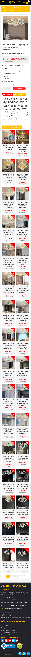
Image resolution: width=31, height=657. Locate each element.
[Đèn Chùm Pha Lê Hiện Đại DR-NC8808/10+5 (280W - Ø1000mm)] (8, 419)
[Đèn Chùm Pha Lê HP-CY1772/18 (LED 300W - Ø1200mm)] (22, 475)
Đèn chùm (16, 8)
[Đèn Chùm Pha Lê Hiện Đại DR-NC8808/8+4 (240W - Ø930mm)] (22, 391)
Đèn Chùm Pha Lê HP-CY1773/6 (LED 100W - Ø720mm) (8, 512)
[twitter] (13, 640)
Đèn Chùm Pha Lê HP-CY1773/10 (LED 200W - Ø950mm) (22, 512)
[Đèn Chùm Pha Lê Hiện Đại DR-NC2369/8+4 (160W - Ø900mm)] (22, 221)
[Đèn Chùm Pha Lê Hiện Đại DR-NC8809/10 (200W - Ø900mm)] (8, 391)
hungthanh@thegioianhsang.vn (14, 608)
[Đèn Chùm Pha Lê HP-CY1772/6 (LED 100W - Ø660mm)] (22, 447)
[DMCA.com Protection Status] (19, 646)
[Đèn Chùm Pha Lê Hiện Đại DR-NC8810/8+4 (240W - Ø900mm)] (22, 334)
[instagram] (6, 640)
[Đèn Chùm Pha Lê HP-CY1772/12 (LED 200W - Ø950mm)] (8, 475)
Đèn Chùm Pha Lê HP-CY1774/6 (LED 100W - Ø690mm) (8, 539)
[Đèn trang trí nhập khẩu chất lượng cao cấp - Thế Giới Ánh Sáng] (15, 2)
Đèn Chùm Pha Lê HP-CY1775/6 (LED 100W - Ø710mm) (8, 565)
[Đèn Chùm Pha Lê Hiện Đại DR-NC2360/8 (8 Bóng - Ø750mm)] (22, 249)
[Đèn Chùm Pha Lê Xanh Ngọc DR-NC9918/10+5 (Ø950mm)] (22, 193)
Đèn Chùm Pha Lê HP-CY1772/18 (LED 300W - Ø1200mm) (22, 486)
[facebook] (2, 640)
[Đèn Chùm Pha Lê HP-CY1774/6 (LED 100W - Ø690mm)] (8, 528)
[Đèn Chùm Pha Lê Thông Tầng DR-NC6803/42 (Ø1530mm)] (22, 137)
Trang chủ (7, 8)
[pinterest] (17, 640)
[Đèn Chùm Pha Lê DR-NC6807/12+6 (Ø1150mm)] (8, 165)
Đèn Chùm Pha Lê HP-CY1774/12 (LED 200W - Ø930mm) (22, 539)
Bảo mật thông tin (8, 635)
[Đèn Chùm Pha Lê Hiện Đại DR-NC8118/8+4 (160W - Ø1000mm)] (8, 306)
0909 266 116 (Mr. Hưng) (18, 605)
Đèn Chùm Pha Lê (10, 11)
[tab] (7, 94)
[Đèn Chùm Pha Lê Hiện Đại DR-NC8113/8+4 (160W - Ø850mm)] (22, 278)
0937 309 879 (18, 600)
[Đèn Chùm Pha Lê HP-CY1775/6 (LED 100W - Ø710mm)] (8, 554)
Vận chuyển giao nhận (9, 630)
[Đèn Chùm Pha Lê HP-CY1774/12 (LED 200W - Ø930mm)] (22, 528)
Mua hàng (9, 169)
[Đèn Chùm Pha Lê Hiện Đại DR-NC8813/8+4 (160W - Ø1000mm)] (22, 362)
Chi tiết (8, 169)
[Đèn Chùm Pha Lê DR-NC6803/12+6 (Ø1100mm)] (8, 137)
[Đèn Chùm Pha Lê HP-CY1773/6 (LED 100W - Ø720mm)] (8, 502)
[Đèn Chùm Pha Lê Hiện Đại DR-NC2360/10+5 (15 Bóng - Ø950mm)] (8, 278)
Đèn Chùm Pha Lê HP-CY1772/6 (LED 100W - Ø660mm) (22, 458)
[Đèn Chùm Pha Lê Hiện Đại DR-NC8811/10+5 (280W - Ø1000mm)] (8, 334)
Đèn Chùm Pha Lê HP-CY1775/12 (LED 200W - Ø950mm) (22, 565)
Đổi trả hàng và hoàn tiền (10, 632)
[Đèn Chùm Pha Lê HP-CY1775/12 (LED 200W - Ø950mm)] (22, 554)
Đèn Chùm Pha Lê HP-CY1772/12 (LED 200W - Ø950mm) (8, 486)
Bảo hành (5, 625)
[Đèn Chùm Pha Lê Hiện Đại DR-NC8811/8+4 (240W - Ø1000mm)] (22, 306)
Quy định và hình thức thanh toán (12, 628)
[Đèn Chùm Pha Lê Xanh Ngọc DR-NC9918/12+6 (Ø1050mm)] (8, 221)
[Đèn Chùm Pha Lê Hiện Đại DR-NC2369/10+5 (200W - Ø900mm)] (8, 249)
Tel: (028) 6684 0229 (7, 597)
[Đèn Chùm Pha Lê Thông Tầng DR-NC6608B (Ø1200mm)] (8, 193)
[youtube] (10, 640)
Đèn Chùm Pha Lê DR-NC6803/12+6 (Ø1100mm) (8, 147)
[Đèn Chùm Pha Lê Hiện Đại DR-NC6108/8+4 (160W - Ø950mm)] (8, 447)
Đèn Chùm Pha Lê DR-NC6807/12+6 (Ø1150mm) (8, 176)
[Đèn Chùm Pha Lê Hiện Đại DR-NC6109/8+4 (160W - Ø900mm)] (22, 419)
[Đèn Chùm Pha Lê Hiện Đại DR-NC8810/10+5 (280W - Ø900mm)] (8, 362)
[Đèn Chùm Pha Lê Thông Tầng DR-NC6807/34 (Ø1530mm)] (22, 165)
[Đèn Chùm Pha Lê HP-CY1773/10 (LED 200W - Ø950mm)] (22, 502)
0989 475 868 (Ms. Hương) (19, 602)
